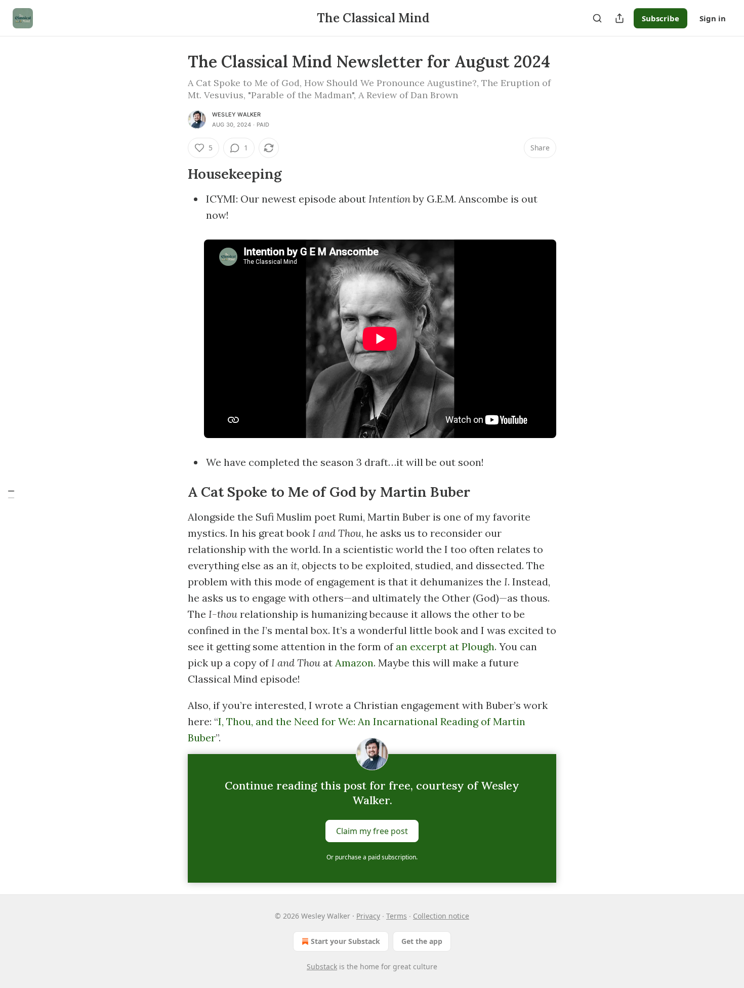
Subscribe (660, 18)
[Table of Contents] (11, 494)
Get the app (421, 941)
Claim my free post (372, 831)
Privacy (368, 916)
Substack (322, 966)
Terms (396, 916)
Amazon (354, 662)
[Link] (174, 174)
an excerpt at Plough (445, 646)
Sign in (712, 18)
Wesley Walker (236, 114)
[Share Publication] (619, 18)
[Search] (597, 18)
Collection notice (441, 916)
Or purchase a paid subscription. (372, 857)
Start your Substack (345, 941)
